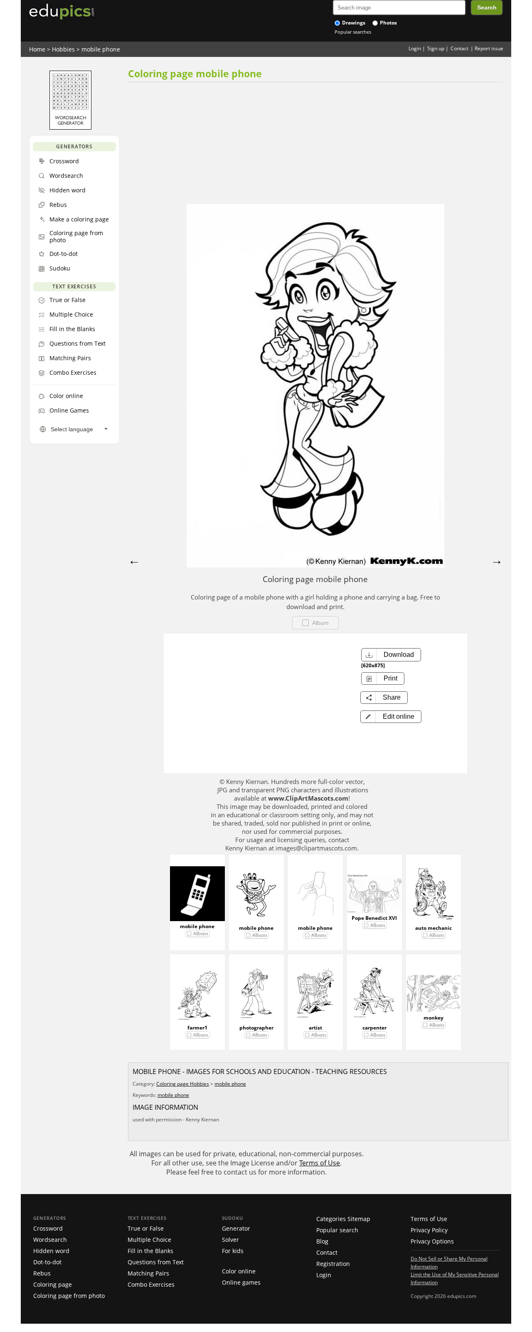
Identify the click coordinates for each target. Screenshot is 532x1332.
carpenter (374, 1027)
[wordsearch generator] (70, 127)
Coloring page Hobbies (182, 1083)
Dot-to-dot (47, 1262)
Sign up (435, 48)
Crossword (48, 1228)
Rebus (42, 1273)
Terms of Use (319, 1162)
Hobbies (63, 49)
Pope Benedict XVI (374, 918)
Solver (230, 1240)
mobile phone (100, 49)
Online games (241, 1282)
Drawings (353, 22)
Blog (322, 1241)
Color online (239, 1271)
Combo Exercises (151, 1284)
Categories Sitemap (343, 1219)
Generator (236, 1228)
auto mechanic (433, 927)
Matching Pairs (148, 1273)
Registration (333, 1264)
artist (315, 1027)
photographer (256, 1027)
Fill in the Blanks (150, 1251)
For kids (233, 1251)
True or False (146, 1228)
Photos (388, 22)
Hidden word (51, 1251)
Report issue (489, 48)
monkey (433, 1017)
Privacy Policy (429, 1230)
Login (415, 48)
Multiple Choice (149, 1240)
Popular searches (353, 32)
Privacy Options (432, 1241)
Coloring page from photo (69, 1296)
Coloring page (52, 1284)
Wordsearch (50, 1240)
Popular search (337, 1230)
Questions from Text (156, 1262)
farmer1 (197, 1027)
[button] (390, 716)
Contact (459, 48)
